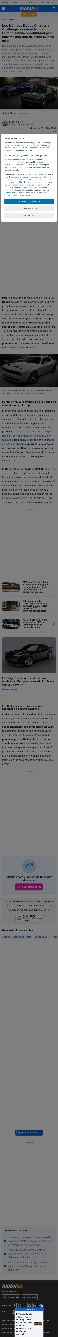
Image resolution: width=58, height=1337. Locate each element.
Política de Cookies (13, 193)
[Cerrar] (42, 1306)
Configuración (29, 209)
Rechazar (29, 216)
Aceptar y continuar (29, 202)
